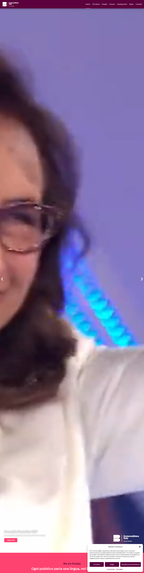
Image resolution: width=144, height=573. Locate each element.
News (131, 4)
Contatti (139, 4)
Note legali (119, 569)
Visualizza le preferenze (130, 564)
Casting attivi (122, 4)
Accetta (97, 564)
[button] (140, 547)
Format (112, 4)
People (104, 4)
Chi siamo (96, 4)
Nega (112, 564)
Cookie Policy (111, 569)
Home (88, 4)
